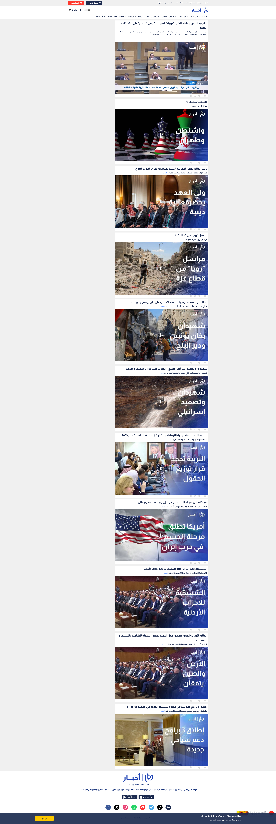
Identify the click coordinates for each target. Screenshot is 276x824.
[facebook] (108, 807)
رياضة (140, 16)
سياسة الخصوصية (215, 820)
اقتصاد (146, 16)
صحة (180, 16)
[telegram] (151, 807)
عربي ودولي (155, 16)
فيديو (104, 16)
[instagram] (125, 807)
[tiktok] (160, 807)
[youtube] (142, 807)
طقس (164, 16)
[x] (116, 807)
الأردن (185, 16)
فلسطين (172, 16)
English (75, 10)
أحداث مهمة (112, 16)
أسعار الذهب (195, 16)
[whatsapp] (134, 807)
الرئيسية (205, 16)
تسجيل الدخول (93, 3)
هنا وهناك (132, 16)
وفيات (97, 16)
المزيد (165, 173)
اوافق (44, 818)
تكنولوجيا (122, 16)
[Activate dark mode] (87, 10)
